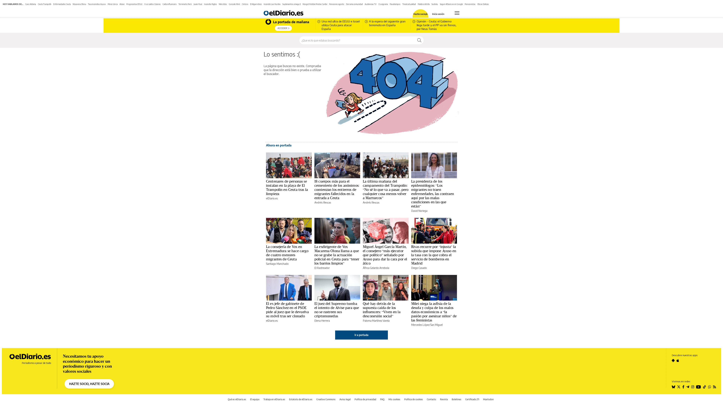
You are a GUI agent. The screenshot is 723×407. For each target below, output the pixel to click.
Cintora (245, 4)
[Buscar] (419, 40)
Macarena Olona (79, 4)
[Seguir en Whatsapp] (709, 387)
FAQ (382, 399)
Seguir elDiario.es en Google (451, 4)
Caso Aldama (30, 4)
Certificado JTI (472, 399)
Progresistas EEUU (134, 4)
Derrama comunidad (354, 4)
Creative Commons (326, 399)
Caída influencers (169, 4)
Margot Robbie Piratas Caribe (315, 4)
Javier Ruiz (198, 4)
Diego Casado (419, 267)
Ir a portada (361, 335)
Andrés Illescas (322, 202)
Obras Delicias (483, 4)
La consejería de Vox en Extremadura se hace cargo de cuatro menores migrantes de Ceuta (287, 252)
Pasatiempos (395, 4)
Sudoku (435, 4)
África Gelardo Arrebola (376, 267)
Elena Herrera (322, 320)
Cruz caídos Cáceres (152, 4)
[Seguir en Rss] (714, 387)
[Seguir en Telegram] (687, 387)
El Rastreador (322, 267)
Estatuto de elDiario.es (300, 399)
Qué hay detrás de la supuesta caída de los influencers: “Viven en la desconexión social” (381, 309)
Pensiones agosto (336, 4)
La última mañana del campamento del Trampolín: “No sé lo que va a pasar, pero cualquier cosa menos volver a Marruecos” (386, 189)
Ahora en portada (278, 145)
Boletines (456, 399)
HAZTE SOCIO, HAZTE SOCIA (89, 384)
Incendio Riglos (210, 4)
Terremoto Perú (185, 4)
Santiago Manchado (277, 263)
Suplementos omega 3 (291, 4)
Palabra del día (424, 4)
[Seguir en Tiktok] (704, 387)
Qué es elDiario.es (237, 399)
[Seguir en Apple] (677, 360)
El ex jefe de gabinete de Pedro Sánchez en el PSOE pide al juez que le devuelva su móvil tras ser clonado (287, 309)
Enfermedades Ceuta (62, 4)
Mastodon (488, 399)
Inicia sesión (438, 14)
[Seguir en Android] (673, 360)
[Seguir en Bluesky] (673, 387)
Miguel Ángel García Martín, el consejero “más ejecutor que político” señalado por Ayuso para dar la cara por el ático (385, 254)
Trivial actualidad (409, 4)
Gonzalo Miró (234, 4)
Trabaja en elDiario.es (274, 399)
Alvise (122, 4)
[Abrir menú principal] (457, 13)
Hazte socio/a (420, 14)
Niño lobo (223, 4)
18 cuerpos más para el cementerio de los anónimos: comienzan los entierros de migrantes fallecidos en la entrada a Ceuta (336, 189)
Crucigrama (383, 4)
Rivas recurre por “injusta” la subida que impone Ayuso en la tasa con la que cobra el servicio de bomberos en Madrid (433, 254)
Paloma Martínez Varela (376, 320)
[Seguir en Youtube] (698, 387)
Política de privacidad (365, 399)
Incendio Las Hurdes (272, 4)
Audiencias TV (371, 4)
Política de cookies (413, 399)
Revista (444, 399)
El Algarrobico (256, 4)
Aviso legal (345, 399)
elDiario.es (272, 198)
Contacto (431, 399)
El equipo (254, 399)
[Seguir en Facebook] (683, 387)
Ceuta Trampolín (44, 4)
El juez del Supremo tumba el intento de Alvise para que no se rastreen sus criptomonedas (336, 309)
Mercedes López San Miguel (427, 324)
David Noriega (419, 210)
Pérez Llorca (113, 4)
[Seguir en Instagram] (692, 387)
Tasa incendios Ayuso (97, 4)
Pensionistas (470, 4)
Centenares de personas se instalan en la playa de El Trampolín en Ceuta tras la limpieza (287, 187)
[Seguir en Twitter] (678, 387)
